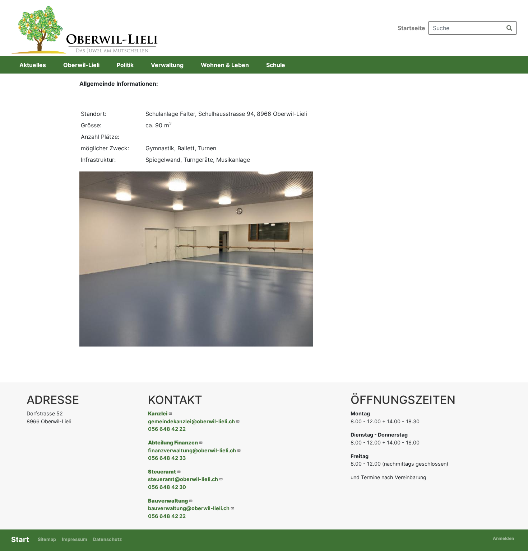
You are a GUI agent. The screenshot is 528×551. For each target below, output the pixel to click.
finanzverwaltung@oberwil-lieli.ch (192, 450)
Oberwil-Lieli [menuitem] (81, 65)
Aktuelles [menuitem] (32, 65)
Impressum (74, 539)
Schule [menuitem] (275, 65)
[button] (196, 258)
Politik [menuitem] (125, 65)
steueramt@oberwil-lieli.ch (183, 479)
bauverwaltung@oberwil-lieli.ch (189, 508)
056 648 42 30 (167, 487)
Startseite (411, 28)
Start (20, 539)
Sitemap (47, 539)
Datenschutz (107, 539)
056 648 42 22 (167, 429)
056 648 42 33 (167, 458)
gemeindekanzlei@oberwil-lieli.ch (191, 421)
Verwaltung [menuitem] (167, 65)
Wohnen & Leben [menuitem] (225, 65)
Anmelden (503, 538)
